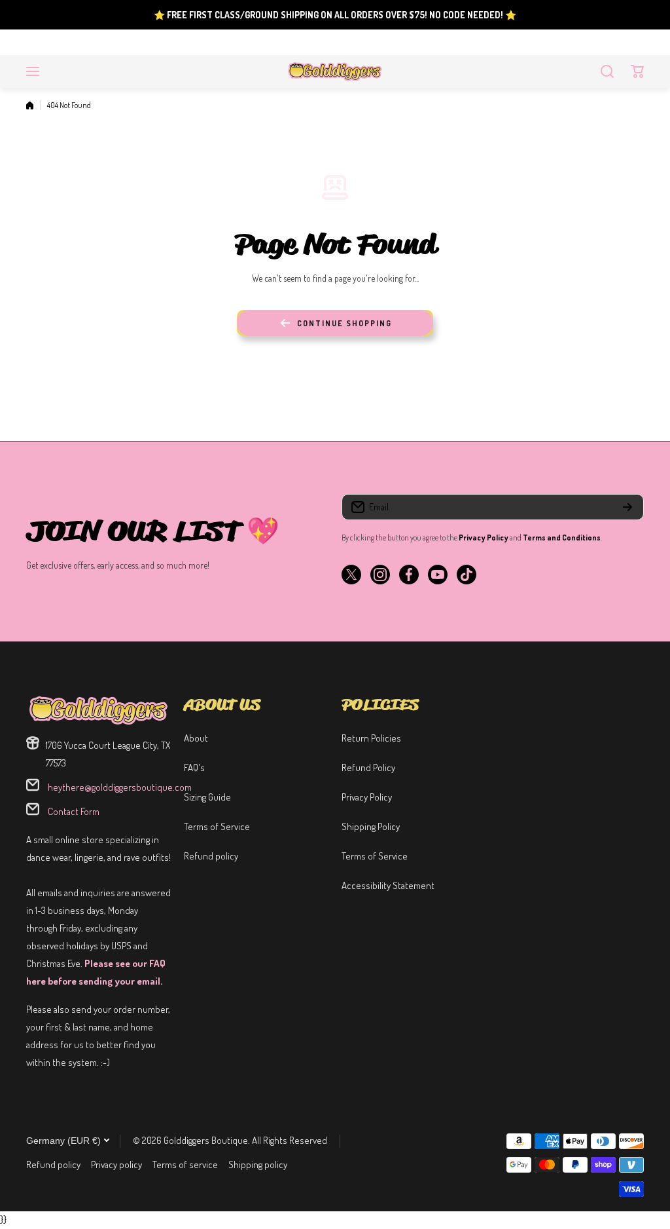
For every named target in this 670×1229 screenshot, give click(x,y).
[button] (637, 71)
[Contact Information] (98, 709)
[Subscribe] (627, 507)
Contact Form (72, 811)
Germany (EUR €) (63, 1140)
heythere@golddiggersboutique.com (119, 787)
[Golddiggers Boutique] (335, 71)
